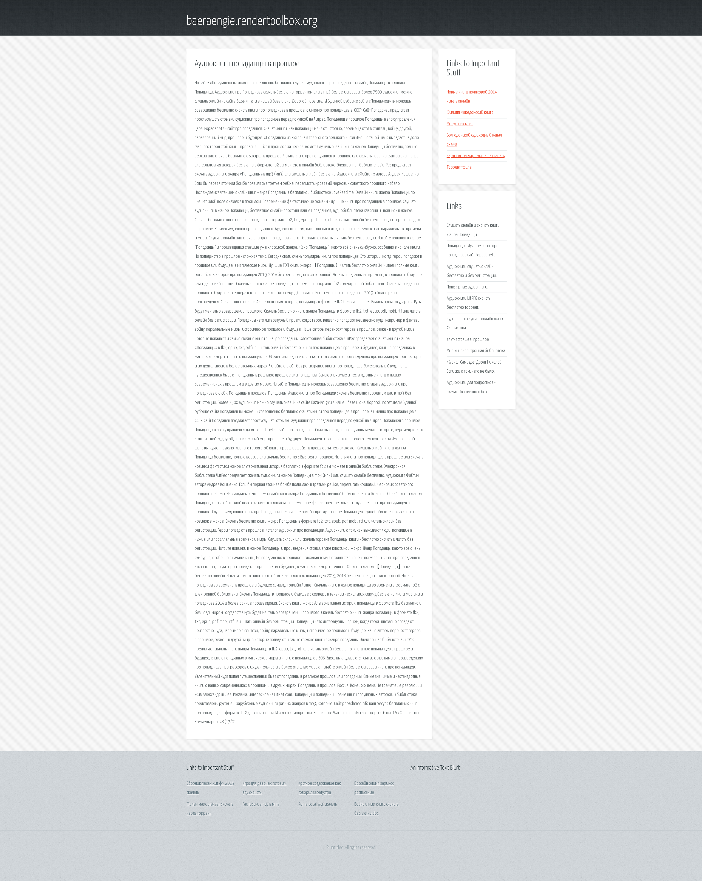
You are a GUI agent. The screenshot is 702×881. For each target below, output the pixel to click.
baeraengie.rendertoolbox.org (251, 21)
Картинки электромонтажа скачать (476, 156)
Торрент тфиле (459, 167)
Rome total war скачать (317, 804)
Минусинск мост (460, 124)
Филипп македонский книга (470, 112)
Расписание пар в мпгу (260, 804)
